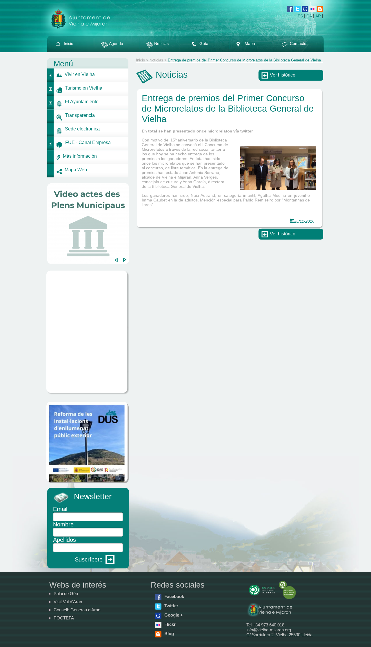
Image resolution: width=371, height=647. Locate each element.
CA (309, 16)
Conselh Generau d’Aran (77, 609)
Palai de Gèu (66, 593)
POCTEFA (64, 617)
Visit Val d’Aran (68, 601)
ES (300, 16)
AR (318, 16)
